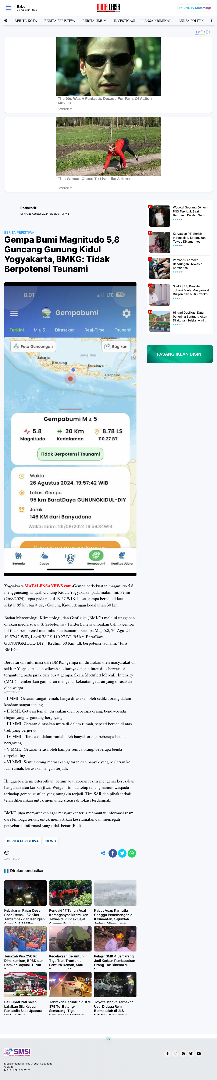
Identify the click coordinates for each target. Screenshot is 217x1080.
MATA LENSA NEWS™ (17, 1070)
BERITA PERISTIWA (59, 20)
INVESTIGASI (124, 20)
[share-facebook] (112, 853)
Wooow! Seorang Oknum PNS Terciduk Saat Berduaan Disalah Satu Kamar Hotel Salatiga (190, 211)
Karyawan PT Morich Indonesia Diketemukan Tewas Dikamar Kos (189, 237)
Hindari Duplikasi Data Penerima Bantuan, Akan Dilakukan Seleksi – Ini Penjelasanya (190, 316)
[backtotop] (108, 1040)
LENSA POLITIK (191, 20)
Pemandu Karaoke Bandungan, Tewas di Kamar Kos (188, 263)
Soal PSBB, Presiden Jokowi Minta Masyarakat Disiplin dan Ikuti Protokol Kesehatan (191, 290)
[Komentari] (6, 853)
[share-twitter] (122, 853)
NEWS (50, 841)
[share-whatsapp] (132, 853)
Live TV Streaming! (197, 8)
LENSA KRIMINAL (156, 20)
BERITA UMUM (94, 20)
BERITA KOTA (26, 20)
